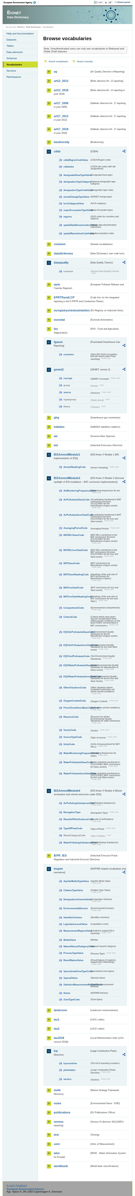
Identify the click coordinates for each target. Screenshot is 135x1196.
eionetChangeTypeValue (76, 197)
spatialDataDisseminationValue (76, 225)
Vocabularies (14, 64)
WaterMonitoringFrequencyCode (76, 753)
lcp (56, 1050)
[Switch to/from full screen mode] (111, 2)
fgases (58, 342)
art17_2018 (61, 129)
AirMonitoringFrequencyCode (76, 490)
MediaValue (69, 940)
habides (59, 426)
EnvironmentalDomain (75, 908)
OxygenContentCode (74, 700)
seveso (58, 1121)
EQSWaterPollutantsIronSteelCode (76, 676)
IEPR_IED (60, 855)
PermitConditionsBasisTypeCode (76, 707)
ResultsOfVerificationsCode (76, 819)
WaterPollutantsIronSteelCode (76, 773)
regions (67, 216)
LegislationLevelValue (75, 924)
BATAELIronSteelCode (75, 550)
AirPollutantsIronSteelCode (76, 515)
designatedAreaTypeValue (76, 175)
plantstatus (69, 1070)
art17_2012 (61, 116)
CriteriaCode (70, 617)
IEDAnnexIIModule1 (67, 454)
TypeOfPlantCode (72, 828)
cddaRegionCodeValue (75, 160)
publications (62, 1112)
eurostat (59, 319)
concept (67, 378)
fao (56, 328)
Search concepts (85, 61)
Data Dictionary (33, 27)
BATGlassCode (71, 563)
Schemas (12, 58)
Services (11, 70)
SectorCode (69, 730)
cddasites (68, 166)
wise (57, 1153)
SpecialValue (70, 978)
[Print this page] (106, 2)
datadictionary (63, 253)
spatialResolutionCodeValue (76, 233)
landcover (60, 1010)
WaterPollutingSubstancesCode (76, 842)
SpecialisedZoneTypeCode (76, 971)
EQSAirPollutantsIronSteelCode (76, 645)
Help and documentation (20, 33)
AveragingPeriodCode (75, 528)
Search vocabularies (58, 61)
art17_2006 (61, 103)
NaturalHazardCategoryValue (76, 946)
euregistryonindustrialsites (72, 310)
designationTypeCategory (76, 181)
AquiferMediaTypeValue (76, 881)
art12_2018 (61, 90)
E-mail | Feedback (17, 1185)
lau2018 (59, 1037)
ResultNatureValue (73, 960)
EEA (21, 2)
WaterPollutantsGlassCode (76, 762)
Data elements (15, 52)
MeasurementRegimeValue (76, 930)
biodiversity (61, 142)
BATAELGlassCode (73, 535)
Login (100, 2)
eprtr (57, 284)
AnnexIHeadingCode (74, 467)
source (67, 392)
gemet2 (59, 369)
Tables (10, 45)
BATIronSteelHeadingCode (76, 596)
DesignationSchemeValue (76, 899)
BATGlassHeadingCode (76, 574)
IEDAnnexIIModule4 (67, 790)
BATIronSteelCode (73, 587)
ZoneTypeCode (71, 999)
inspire (58, 868)
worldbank (61, 1166)
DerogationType (72, 812)
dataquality (61, 262)
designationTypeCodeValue (76, 190)
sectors (67, 1079)
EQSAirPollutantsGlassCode (76, 632)
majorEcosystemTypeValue (76, 210)
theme (66, 993)
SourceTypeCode (72, 737)
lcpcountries (70, 1063)
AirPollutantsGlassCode (76, 499)
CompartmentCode (73, 608)
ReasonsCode (70, 717)
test (56, 1134)
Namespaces (14, 76)
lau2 (56, 1028)
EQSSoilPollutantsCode (76, 656)
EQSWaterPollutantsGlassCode (76, 665)
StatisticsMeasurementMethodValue (76, 984)
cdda (57, 151)
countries (68, 354)
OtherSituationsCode (74, 687)
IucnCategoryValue (73, 203)
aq (55, 71)
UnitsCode (69, 744)
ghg (56, 417)
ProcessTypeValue (73, 953)
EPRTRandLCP (64, 297)
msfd (57, 1090)
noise (57, 1103)
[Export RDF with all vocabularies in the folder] (124, 152)
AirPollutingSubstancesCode (76, 803)
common (60, 244)
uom (57, 1144)
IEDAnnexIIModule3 (67, 478)
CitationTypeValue (73, 890)
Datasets (11, 39)
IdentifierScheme (72, 917)
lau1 (56, 1019)
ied (56, 445)
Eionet (21, 27)
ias (56, 436)
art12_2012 (61, 80)
